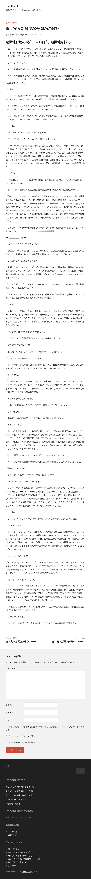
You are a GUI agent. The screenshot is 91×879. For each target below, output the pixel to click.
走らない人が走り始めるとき (20, 855)
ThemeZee (26, 871)
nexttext (12, 6)
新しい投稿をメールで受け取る (22, 742)
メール (10, 712)
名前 (9, 705)
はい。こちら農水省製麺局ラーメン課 (24, 859)
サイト (8, 720)
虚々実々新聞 (11, 23)
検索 (7, 766)
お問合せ (12, 865)
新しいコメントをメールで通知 (22, 736)
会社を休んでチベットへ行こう (21, 852)
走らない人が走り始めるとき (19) (19, 791)
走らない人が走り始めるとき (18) (19, 795)
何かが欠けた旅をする (17, 862)
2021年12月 (13, 835)
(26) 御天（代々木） (14, 803)
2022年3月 (12, 831)
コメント (11, 668)
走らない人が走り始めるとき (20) (20, 786)
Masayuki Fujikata (19, 34)
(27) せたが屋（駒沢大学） (17, 799)
